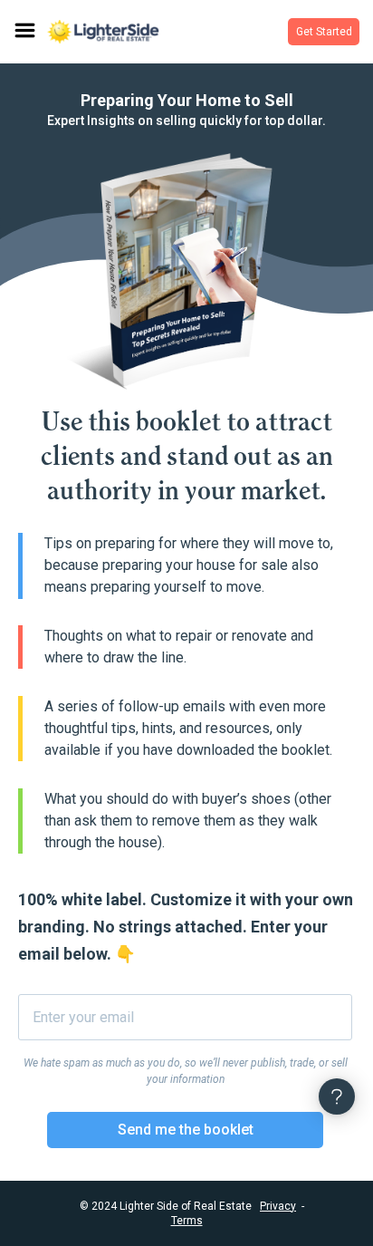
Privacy (278, 1206)
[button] (323, 31)
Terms (187, 1220)
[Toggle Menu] (23, 31)
